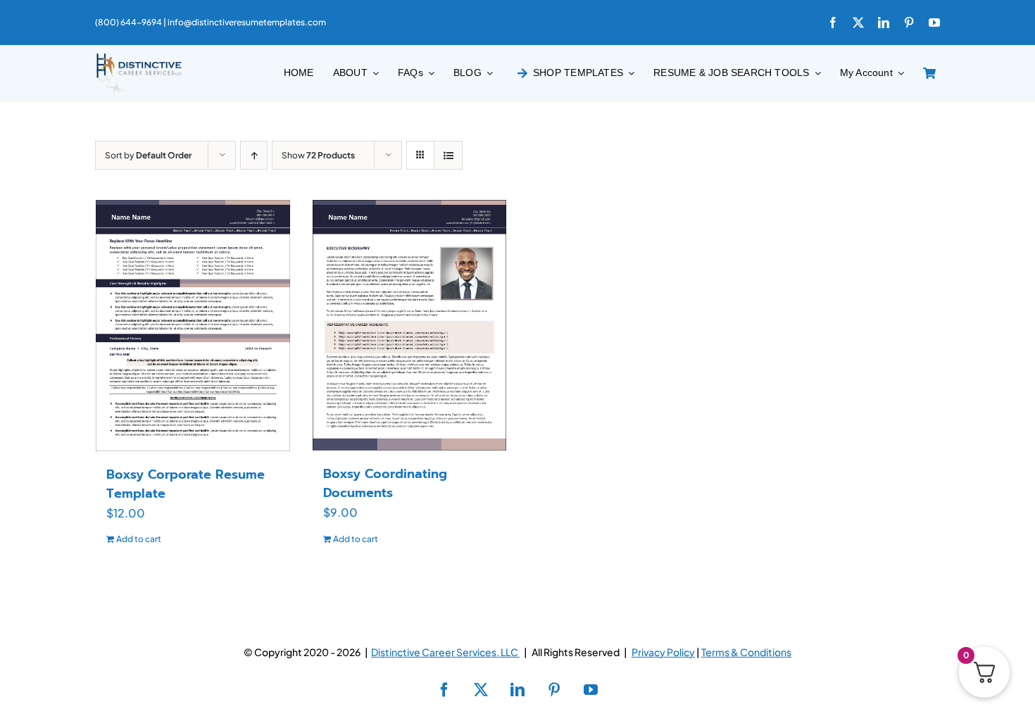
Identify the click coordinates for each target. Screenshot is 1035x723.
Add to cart (138, 539)
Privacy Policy (663, 652)
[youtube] (934, 22)
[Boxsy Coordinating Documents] (410, 325)
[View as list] (448, 155)
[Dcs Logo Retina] (138, 57)
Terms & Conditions (746, 652)
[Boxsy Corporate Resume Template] (193, 325)
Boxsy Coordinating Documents (385, 483)
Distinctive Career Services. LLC (445, 652)
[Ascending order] (254, 155)
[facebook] (833, 22)
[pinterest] (909, 22)
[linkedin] (883, 22)
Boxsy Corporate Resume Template (185, 484)
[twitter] (858, 22)
